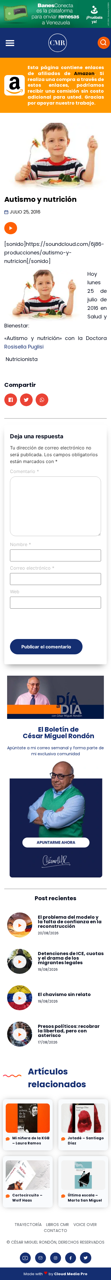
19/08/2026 (48, 969)
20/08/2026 (48, 933)
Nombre (20, 544)
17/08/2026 (47, 1042)
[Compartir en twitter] (26, 399)
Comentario (24, 471)
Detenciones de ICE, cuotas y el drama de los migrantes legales (71, 958)
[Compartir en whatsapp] (42, 399)
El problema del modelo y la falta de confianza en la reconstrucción (70, 922)
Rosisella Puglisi (24, 346)
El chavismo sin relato (64, 994)
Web (14, 591)
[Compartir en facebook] (10, 399)
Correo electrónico (32, 568)
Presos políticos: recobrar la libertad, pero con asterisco (69, 1031)
